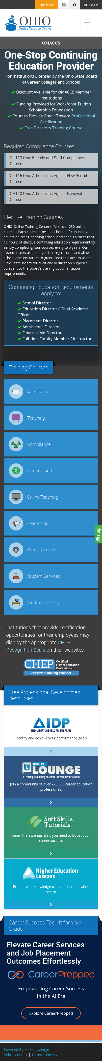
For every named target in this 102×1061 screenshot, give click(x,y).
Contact (21, 1054)
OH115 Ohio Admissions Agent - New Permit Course (48, 178)
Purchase (46, 4)
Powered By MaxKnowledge (26, 1049)
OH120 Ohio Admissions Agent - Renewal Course (46, 196)
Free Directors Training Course (53, 128)
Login (93, 4)
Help (98, 532)
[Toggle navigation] (87, 24)
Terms (36, 1054)
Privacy (51, 1054)
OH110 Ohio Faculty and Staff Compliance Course (47, 160)
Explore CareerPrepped (51, 1013)
